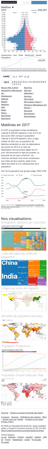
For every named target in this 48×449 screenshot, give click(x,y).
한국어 (8, 439)
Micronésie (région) (32, 102)
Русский (5, 442)
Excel (15, 55)
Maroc (4, 113)
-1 (16, 76)
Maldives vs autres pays (39, 2)
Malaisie (4, 99)
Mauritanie (5, 118)
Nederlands (18, 439)
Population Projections (16, 346)
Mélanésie (28, 93)
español (29, 437)
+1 (25, 76)
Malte (3, 110)
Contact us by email (34, 419)
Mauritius (28, 87)
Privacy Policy (7, 422)
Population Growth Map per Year (22, 375)
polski (27, 439)
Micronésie (29, 99)
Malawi (4, 101)
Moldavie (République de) (35, 105)
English (20, 437)
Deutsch (11, 437)
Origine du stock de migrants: (20, 288)
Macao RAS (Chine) (9, 87)
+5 (28, 76)
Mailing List (27, 2)
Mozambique (29, 116)
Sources (4, 413)
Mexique (27, 96)
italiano (38, 437)
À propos (5, 417)
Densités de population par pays (21, 316)
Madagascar (6, 96)
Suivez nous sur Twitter (13, 419)
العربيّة (3, 437)
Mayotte (27, 90)
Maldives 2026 (29, 55)
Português (36, 439)
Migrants (38, 55)
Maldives (5, 104)
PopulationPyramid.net (9, 2)
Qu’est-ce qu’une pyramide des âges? (26, 413)
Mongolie (28, 111)
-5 (14, 76)
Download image (6, 55)
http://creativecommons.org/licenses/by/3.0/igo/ (22, 430)
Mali (3, 107)
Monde (27, 108)
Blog (45, 417)
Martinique (6, 115)
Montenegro (29, 113)
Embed (21, 55)
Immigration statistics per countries (23, 222)
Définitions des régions (30, 417)
